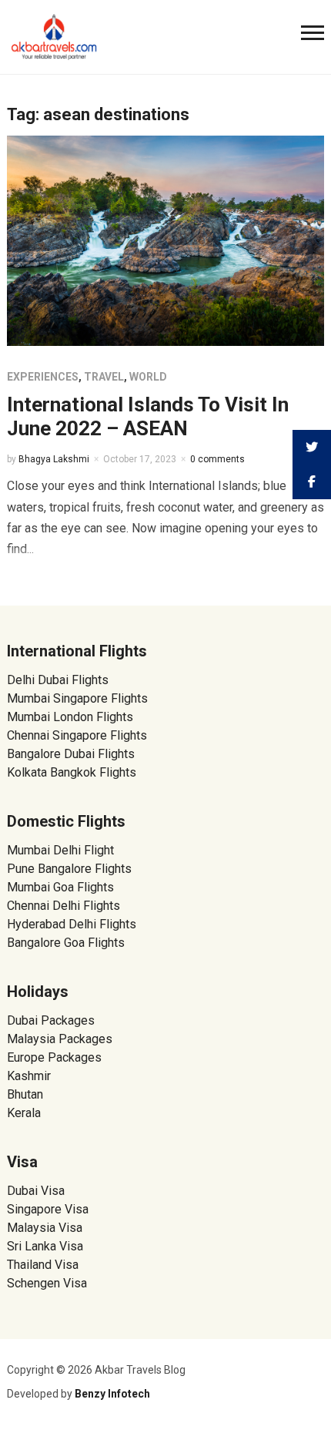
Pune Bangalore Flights (69, 868)
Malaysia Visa (44, 1227)
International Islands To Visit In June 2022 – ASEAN (148, 416)
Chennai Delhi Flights (63, 905)
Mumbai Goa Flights (60, 887)
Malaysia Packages (59, 1039)
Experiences (43, 377)
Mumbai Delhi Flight (60, 850)
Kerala (24, 1113)
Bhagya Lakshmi (53, 459)
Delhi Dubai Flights (58, 680)
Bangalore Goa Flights (66, 942)
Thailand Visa (43, 1264)
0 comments (217, 459)
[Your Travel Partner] (55, 35)
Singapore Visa (48, 1209)
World (148, 377)
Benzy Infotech (112, 1394)
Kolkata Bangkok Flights (71, 772)
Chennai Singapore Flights (77, 735)
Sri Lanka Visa (46, 1246)
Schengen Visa (47, 1283)
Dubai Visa (36, 1190)
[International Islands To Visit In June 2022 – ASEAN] (166, 240)
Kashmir (29, 1076)
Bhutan (25, 1094)
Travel (104, 377)
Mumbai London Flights (70, 717)
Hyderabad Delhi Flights (71, 924)
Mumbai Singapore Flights (77, 698)
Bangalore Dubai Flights (71, 754)
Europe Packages (54, 1057)
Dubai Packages (51, 1020)
